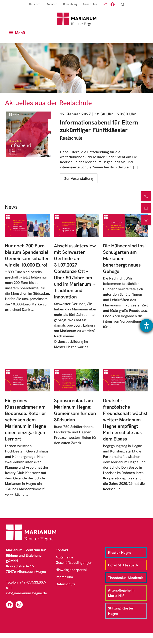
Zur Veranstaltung (78, 178)
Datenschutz (66, 584)
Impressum (64, 577)
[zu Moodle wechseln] (146, 220)
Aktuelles (34, 4)
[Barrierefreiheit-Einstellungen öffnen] (146, 325)
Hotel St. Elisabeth (123, 565)
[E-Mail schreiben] (146, 208)
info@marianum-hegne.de (26, 593)
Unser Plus (90, 4)
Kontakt (62, 550)
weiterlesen (17, 315)
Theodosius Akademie (126, 577)
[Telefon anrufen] (146, 196)
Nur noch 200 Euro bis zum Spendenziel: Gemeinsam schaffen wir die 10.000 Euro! (27, 255)
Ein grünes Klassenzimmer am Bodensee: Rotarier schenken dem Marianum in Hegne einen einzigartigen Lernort (25, 419)
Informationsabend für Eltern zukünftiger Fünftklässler (99, 126)
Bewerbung (70, 4)
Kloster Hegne (119, 552)
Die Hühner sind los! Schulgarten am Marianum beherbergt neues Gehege (124, 258)
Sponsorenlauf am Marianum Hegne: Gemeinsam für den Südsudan (75, 410)
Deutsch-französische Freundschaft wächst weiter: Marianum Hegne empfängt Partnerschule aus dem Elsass (125, 419)
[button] (123, 4)
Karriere (51, 4)
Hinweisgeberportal (71, 569)
